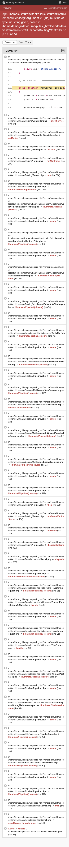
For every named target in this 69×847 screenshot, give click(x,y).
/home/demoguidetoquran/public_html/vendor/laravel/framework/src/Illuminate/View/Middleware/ (36, 362)
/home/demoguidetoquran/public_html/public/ (36, 831)
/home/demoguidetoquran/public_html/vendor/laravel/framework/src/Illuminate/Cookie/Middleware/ (36, 433)
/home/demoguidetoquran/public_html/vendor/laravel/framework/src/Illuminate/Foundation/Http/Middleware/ (36, 333)
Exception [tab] (10, 42)
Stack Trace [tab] (25, 42)
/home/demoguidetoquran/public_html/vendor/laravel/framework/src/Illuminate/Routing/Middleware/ (36, 304)
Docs (64, 2)
